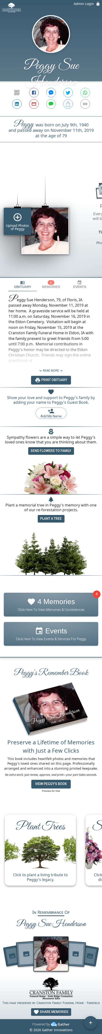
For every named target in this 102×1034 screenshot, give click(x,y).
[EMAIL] (34, 104)
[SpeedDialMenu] (90, 1022)
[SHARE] (68, 104)
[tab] (22, 284)
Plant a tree (51, 518)
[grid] (51, 218)
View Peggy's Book (51, 784)
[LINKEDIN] (17, 104)
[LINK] (85, 104)
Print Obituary (54, 380)
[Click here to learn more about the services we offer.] (51, 989)
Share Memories (53, 1012)
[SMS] (51, 104)
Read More (51, 370)
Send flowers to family (51, 451)
